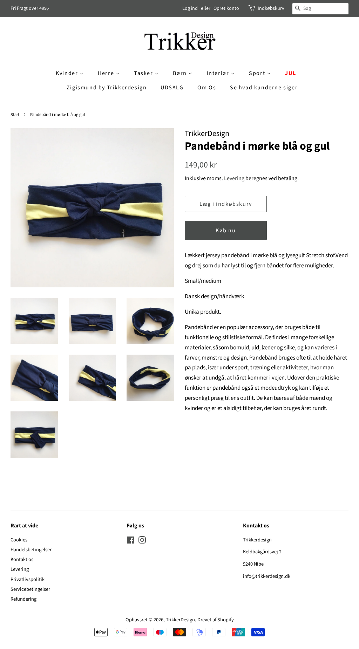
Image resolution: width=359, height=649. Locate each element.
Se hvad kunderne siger (264, 87)
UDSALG (172, 87)
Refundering (23, 599)
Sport (258, 73)
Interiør (219, 73)
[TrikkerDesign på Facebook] (131, 541)
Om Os (206, 87)
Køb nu (226, 230)
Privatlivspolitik (28, 579)
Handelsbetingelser (31, 549)
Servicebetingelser (30, 589)
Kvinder (68, 73)
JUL (290, 73)
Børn (180, 73)
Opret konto (226, 8)
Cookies (19, 540)
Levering (234, 178)
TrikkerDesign (180, 619)
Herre (107, 73)
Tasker (144, 73)
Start (15, 114)
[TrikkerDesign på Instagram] (142, 541)
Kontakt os (22, 559)
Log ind (190, 8)
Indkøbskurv (271, 8)
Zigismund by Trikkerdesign (107, 87)
